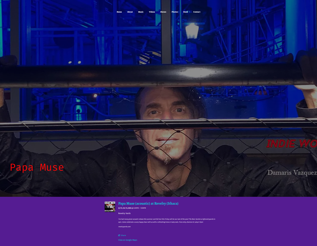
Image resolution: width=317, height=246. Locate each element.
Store (185, 12)
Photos (175, 12)
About (130, 12)
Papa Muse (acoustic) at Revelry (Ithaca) (148, 203)
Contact (196, 12)
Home (119, 12)
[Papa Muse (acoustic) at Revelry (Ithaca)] (110, 211)
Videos (152, 12)
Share (123, 235)
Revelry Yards (124, 213)
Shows (163, 12)
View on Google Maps (127, 240)
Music (141, 12)
